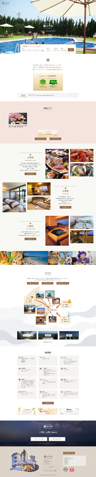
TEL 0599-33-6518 (79, 1)
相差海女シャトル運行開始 (41, 95)
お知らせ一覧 (72, 95)
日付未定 (42, 50)
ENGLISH (86, 1)
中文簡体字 (91, 1)
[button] (40, 139)
